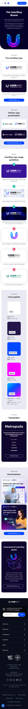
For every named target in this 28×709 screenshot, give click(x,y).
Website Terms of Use (8, 695)
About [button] (4, 645)
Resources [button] (5, 629)
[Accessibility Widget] (3, 705)
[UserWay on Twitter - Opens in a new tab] (11, 680)
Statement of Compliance (14, 705)
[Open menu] (2, 3)
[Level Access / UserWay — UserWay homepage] (6, 3)
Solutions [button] (5, 624)
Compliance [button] (6, 634)
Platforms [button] (5, 650)
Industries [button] (5, 639)
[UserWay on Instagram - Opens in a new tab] (20, 680)
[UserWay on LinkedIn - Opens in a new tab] (14, 680)
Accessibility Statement (14, 701)
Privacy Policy (22, 695)
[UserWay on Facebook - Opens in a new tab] (8, 680)
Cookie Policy (9, 698)
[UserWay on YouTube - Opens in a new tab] (17, 680)
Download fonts (14, 455)
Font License (19, 698)
